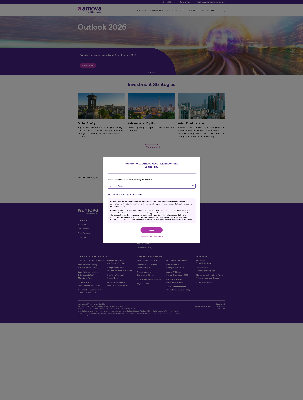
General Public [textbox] (116, 186)
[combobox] (152, 186)
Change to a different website (151, 237)
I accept (151, 230)
